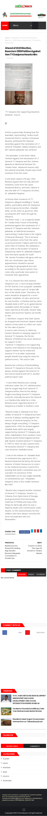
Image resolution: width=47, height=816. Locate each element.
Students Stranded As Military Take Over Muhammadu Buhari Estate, (28, 709)
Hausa (5, 763)
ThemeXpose (22, 813)
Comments (35, 746)
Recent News (12, 746)
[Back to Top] (23, 809)
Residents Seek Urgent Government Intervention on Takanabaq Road (28, 720)
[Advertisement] (23, 663)
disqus (31, 574)
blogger (22, 574)
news (5, 772)
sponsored (7, 781)
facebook (41, 574)
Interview (6, 768)
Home (7, 38)
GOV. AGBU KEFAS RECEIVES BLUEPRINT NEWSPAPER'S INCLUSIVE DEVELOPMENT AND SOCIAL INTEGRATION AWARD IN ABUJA (29, 699)
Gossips (6, 759)
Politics (6, 776)
